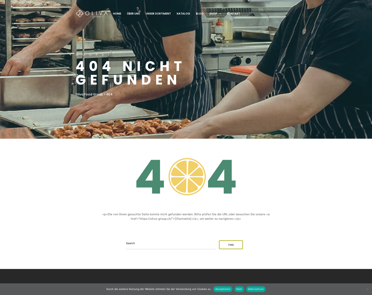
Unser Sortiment (158, 14)
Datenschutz (256, 289)
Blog (200, 14)
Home (117, 14)
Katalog (183, 14)
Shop (213, 14)
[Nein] (367, 289)
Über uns (133, 14)
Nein (239, 289)
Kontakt (233, 14)
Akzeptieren (223, 289)
